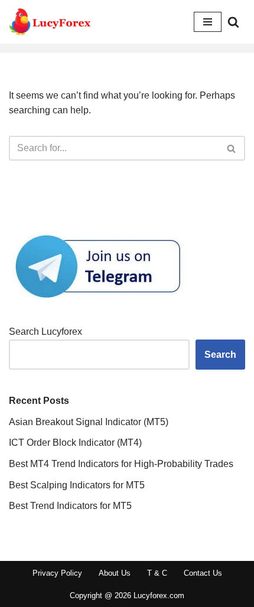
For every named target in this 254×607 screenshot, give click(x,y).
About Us (115, 573)
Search (220, 355)
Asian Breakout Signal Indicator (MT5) (88, 422)
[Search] (233, 22)
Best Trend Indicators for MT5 (70, 506)
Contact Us (203, 573)
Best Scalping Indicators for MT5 (77, 485)
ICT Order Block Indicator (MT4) (75, 443)
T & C (157, 573)
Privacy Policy (57, 573)
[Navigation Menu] (208, 22)
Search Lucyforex (45, 332)
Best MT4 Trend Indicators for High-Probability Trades (121, 464)
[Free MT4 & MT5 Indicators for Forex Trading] (50, 21)
